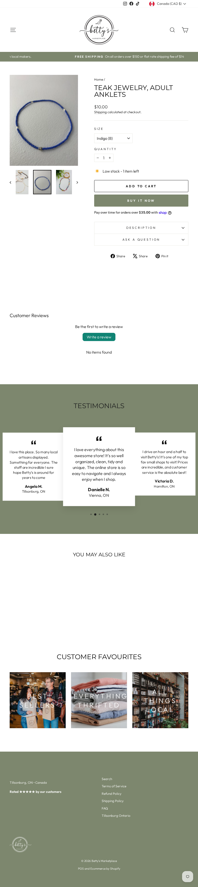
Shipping (100, 112)
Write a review (99, 337)
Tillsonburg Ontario (116, 815)
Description (141, 228)
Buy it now (141, 201)
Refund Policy (111, 793)
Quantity (105, 149)
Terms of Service (114, 786)
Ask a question (141, 239)
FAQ (105, 808)
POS (81, 868)
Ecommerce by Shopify (105, 868)
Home (98, 79)
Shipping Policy (113, 801)
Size (99, 129)
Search (107, 779)
